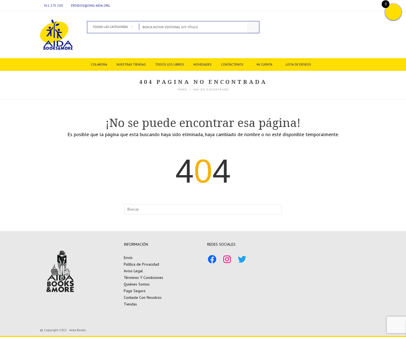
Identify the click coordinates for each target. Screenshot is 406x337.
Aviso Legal (133, 270)
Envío (128, 257)
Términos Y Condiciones (143, 277)
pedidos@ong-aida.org (90, 5)
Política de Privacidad (141, 264)
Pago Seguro (135, 290)
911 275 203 (53, 5)
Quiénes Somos (137, 284)
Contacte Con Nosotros (143, 297)
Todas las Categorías (110, 27)
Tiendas (130, 304)
